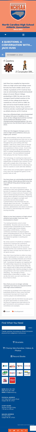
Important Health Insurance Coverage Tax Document (25, 424)
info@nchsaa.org (11, 392)
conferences (22, 333)
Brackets (19, 342)
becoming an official (19, 331)
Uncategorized (18, 311)
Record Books (18, 356)
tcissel (8, 311)
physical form (6, 333)
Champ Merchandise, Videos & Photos (19, 349)
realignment (14, 333)
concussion (29, 331)
